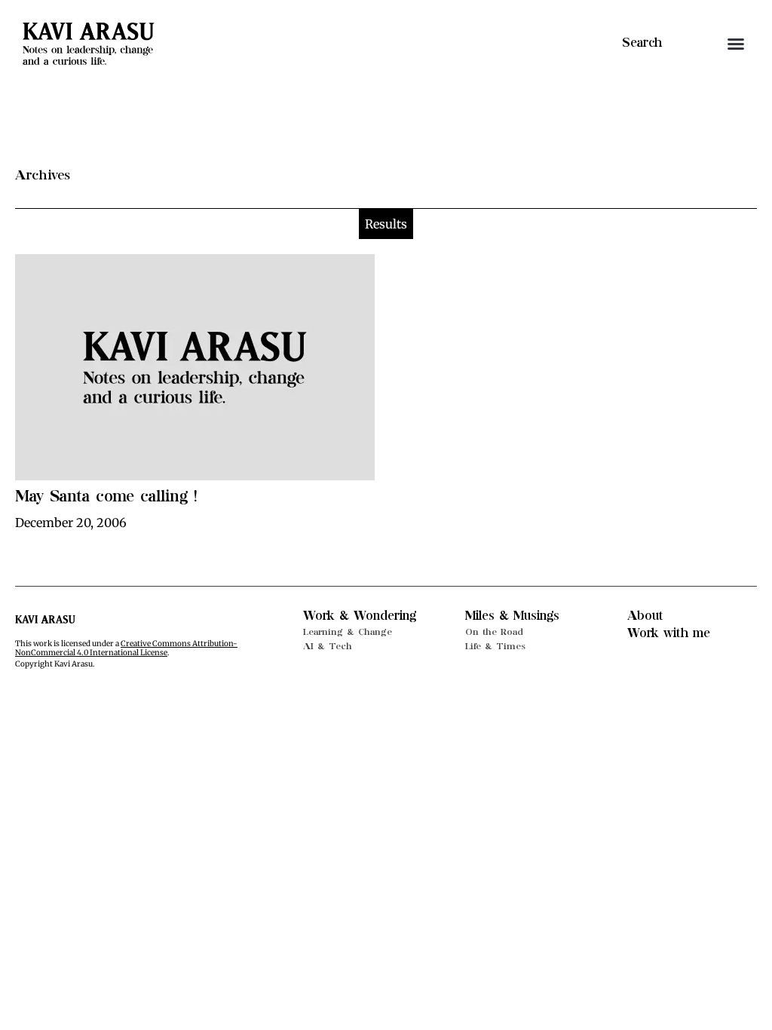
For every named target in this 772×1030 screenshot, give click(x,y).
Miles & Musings (512, 616)
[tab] (386, 224)
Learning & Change (347, 632)
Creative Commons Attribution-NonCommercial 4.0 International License (126, 648)
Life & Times (495, 646)
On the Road (494, 632)
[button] (735, 43)
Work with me (668, 633)
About (645, 616)
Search (642, 43)
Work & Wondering (359, 616)
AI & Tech (327, 646)
